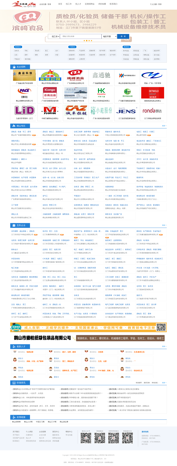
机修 (19, 132)
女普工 (83, 214)
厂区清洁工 (157, 141)
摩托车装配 (116, 286)
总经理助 (157, 59)
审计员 (45, 168)
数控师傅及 (33, 277)
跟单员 (115, 205)
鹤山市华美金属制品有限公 (147, 172)
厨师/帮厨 (87, 132)
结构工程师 (119, 304)
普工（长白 (61, 277)
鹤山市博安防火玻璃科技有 (53, 144)
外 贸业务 (146, 150)
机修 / (158, 168)
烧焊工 (25, 314)
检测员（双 (24, 286)
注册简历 (29, 435)
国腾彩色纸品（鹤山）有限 (115, 208)
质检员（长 (56, 304)
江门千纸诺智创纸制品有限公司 (117, 234)
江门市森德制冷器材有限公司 (116, 244)
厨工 (113, 259)
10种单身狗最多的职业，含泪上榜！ (82, 406)
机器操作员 (96, 304)
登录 (49, 4)
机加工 (124, 295)
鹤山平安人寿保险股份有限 (21, 144)
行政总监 (126, 59)
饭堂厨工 (108, 240)
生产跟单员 (147, 231)
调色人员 (14, 214)
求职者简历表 (31, 441)
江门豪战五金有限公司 (19, 253)
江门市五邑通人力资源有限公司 (54, 244)
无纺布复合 (24, 196)
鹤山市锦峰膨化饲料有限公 (115, 153)
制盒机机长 (149, 187)
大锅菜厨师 (47, 214)
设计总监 (157, 55)
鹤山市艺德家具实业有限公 (21, 208)
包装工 (139, 132)
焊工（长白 (51, 277)
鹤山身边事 (64, 422)
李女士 (92, 361)
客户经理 (102, 50)
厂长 (145, 50)
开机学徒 (14, 168)
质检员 (13, 132)
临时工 (61, 286)
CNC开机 (155, 268)
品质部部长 (117, 240)
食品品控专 (109, 249)
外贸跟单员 (47, 159)
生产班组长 (119, 314)
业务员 (16, 50)
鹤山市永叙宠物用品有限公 (53, 162)
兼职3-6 (24, 159)
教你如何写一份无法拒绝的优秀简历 (130, 393)
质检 (82, 187)
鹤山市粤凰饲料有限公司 (146, 162)
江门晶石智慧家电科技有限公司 (117, 308)
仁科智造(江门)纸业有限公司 (53, 317)
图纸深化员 (94, 205)
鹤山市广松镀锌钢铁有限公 (21, 135)
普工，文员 (53, 231)
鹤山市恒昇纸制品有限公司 (147, 190)
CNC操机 (116, 295)
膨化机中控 (126, 150)
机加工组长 (91, 259)
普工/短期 (33, 168)
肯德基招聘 (47, 240)
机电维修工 (129, 314)
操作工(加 (89, 249)
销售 (36, 55)
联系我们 (113, 4)
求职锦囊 (102, 4)
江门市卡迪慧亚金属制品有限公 (148, 280)
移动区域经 (150, 196)
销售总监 (146, 55)
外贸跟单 (32, 177)
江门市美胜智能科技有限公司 (147, 253)
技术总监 (126, 50)
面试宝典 (147, 383)
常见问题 (69, 435)
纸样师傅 (55, 159)
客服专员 (108, 132)
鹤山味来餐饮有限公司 (51, 217)
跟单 (26, 55)
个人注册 (153, 4)
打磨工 (152, 132)
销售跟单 (87, 168)
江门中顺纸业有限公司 (82, 253)
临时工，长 (47, 304)
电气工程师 (96, 286)
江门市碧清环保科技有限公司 (54, 271)
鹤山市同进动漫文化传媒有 (115, 190)
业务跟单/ (77, 286)
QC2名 (53, 177)
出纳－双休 (98, 231)
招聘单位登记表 (45, 441)
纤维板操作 (141, 259)
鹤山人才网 (28, 422)
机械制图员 (24, 277)
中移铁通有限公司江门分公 (147, 199)
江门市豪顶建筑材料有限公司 (147, 234)
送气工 (45, 196)
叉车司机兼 (66, 314)
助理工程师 (22, 240)
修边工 (51, 132)
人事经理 (82, 59)
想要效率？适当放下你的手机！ (81, 389)
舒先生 (92, 370)
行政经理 (92, 55)
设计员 (55, 141)
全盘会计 (108, 168)
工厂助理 (14, 205)
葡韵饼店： (53, 286)
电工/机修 (15, 268)
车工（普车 (27, 132)
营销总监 (136, 59)
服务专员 (116, 132)
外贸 (56, 55)
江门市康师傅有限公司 (51, 234)
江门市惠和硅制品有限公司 (21, 271)
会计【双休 (53, 168)
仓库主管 (108, 141)
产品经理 (82, 50)
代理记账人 (15, 187)
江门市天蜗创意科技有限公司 (85, 271)
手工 (122, 141)
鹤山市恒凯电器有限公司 (52, 181)
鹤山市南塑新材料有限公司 (84, 181)
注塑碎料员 (82, 268)
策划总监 (136, 50)
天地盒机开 (114, 231)
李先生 (20, 361)
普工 (46, 50)
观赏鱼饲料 (116, 150)
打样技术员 (141, 249)
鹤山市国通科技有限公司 (83, 162)
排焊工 (13, 314)
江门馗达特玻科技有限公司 (115, 317)
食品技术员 (141, 141)
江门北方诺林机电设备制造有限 (86, 289)
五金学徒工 (157, 231)
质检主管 (14, 196)
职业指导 (139, 383)
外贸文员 (77, 304)
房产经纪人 (141, 205)
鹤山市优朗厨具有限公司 (52, 190)
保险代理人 (15, 141)
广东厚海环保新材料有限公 (21, 199)
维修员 (107, 150)
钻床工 (107, 268)
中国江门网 (40, 422)
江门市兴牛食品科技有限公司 (116, 253)
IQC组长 (146, 240)
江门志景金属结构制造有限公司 (54, 280)
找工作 (69, 4)
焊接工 (76, 259)
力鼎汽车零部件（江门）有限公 (148, 271)
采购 (44, 277)
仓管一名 (46, 177)
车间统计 (87, 177)
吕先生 (56, 361)
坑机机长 (108, 205)
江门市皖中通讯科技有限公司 (22, 244)
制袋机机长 (159, 187)
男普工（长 (89, 187)
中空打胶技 (47, 141)
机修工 (81, 249)
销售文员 (14, 286)
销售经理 (72, 59)
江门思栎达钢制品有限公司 (147, 262)
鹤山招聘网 (16, 422)
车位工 (125, 177)
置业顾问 (156, 205)
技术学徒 (140, 187)
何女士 (20, 351)
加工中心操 (87, 286)
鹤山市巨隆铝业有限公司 (146, 153)
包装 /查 (116, 141)
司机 (26, 50)
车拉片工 (118, 177)
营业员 (37, 50)
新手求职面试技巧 (124, 397)
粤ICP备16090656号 (108, 455)
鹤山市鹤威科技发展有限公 (53, 135)
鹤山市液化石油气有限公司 (53, 199)
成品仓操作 (109, 159)
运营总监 (136, 55)
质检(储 (77, 214)
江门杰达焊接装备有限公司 (21, 280)
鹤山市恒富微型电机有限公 (115, 172)
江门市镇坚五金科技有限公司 (116, 299)
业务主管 (82, 159)
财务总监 (146, 59)
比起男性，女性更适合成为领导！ (82, 410)
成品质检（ (24, 231)
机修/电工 (96, 132)
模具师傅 (55, 295)
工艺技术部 (78, 177)
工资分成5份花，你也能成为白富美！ (83, 402)
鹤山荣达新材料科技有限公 (84, 190)
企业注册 (42, 4)
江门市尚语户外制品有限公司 (22, 234)
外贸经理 (82, 55)
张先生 (20, 370)
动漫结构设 (109, 187)
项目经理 (112, 50)
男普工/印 (52, 205)
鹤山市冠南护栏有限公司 (83, 208)
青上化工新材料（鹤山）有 (84, 135)
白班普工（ (119, 249)
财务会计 (14, 249)
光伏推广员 (117, 214)
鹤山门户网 (52, 422)
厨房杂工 (128, 249)
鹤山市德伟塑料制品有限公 (21, 153)
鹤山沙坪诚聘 (16, 162)
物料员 (45, 187)
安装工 (118, 277)
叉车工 (139, 159)
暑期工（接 (24, 168)
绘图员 (86, 205)
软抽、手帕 (56, 314)
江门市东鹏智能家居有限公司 (116, 280)
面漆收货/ (125, 277)
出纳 (75, 168)
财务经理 (102, 55)
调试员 (120, 268)
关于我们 (16, 435)
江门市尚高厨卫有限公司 (146, 308)
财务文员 (77, 141)
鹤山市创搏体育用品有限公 (147, 181)
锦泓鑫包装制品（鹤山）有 (53, 153)
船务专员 (149, 259)
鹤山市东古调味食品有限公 (147, 144)
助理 (46, 55)
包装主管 (46, 150)
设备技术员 (154, 159)
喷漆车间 (140, 177)
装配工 (53, 259)
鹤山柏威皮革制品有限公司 (115, 162)
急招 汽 (139, 295)
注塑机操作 (65, 240)
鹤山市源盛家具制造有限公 (84, 172)
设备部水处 (150, 168)
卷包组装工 (89, 240)
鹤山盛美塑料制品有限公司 (84, 217)
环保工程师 (33, 286)
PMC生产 (153, 277)
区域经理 (72, 55)
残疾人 (18, 304)
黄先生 (56, 351)
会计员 (145, 159)
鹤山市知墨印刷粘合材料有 (21, 181)
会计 (56, 50)
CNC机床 (46, 259)
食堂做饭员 (15, 150)
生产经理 (112, 55)
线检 (62, 295)
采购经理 (92, 50)
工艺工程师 (109, 277)
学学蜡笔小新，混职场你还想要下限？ (83, 397)
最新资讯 (55, 435)
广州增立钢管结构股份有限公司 (23, 308)
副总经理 (157, 50)
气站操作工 (141, 168)
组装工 (145, 132)
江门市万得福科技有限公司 (115, 262)
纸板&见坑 (124, 205)
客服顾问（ (15, 159)
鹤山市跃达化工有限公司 (83, 153)
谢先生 (128, 351)
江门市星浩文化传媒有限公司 (85, 299)
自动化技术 (109, 314)
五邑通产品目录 (18, 438)
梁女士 (56, 370)
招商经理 (72, 50)
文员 (15, 55)
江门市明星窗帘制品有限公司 (22, 262)
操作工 (45, 268)
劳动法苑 (155, 383)
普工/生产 (95, 177)
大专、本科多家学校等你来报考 (33, 397)
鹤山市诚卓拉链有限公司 (114, 144)
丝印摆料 (14, 231)
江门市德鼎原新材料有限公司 (85, 317)
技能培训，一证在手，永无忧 (32, 393)
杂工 (19, 314)
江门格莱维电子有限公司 (83, 308)
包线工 (107, 259)
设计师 (153, 304)
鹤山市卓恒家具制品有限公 (115, 199)
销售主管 (91, 214)
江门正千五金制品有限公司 (21, 317)
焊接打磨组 (157, 249)
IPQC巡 (139, 268)
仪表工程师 (78, 132)
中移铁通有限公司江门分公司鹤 (23, 299)
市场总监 (126, 55)
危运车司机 (78, 150)
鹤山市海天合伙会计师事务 (53, 172)
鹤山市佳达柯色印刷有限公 (53, 208)
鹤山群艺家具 (142, 135)
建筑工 (148, 141)
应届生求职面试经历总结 (126, 402)
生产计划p (78, 314)
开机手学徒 (47, 295)
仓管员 (13, 240)
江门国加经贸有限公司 (145, 289)
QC (75, 268)
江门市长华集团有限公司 (114, 289)
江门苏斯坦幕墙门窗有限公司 (54, 262)
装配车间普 (92, 268)
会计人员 (62, 168)
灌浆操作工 (60, 132)
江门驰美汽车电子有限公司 (147, 299)
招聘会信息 (56, 438)
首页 (60, 4)
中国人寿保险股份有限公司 (115, 135)
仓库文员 (14, 277)
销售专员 (108, 214)
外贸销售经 (15, 177)
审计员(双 (25, 187)
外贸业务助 (15, 259)
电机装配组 (122, 168)
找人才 (78, 4)
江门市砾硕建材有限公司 (83, 280)
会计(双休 (33, 187)
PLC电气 (62, 187)
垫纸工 (139, 150)
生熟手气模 (109, 177)
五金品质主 (93, 141)
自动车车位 (65, 159)
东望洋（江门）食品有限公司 (54, 289)
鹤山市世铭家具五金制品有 (84, 144)
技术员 (125, 196)
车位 (82, 240)
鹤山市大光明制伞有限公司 (84, 199)
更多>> (164, 126)
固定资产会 (78, 231)
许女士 (128, 361)
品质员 (45, 249)
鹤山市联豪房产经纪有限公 (147, 208)
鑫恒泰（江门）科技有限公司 (54, 299)
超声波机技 (91, 159)
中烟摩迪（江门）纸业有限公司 (86, 234)
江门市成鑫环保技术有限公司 (22, 289)
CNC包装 (147, 268)
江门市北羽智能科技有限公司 (54, 308)
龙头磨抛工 (53, 187)
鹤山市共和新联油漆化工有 (21, 217)
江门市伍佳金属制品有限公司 (85, 262)
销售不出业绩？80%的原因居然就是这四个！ (86, 393)
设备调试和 (86, 304)
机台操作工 (32, 150)
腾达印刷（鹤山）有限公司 (21, 172)
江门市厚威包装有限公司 (146, 317)
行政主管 (54, 150)
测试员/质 (33, 196)
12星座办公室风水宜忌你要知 (128, 389)
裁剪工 (76, 240)
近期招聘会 (90, 4)
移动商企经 (141, 196)
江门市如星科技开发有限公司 (116, 271)
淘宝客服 (27, 59)
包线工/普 (56, 240)
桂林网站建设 (109, 462)
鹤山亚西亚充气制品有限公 (115, 181)
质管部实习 (88, 231)
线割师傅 (108, 295)
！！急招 (108, 196)
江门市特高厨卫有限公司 (52, 253)
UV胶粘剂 (93, 314)
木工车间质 (117, 196)
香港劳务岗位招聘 (28, 402)
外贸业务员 (141, 304)
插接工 (119, 259)
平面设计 (17, 59)
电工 (75, 249)
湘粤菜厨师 (66, 214)
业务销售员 (78, 205)
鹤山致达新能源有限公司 (114, 217)
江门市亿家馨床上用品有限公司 (86, 244)
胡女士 (92, 351)
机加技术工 (159, 259)
